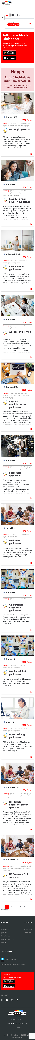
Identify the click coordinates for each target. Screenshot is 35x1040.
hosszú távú (13, 125)
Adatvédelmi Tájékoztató (17, 1023)
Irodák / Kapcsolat (7, 939)
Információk (28, 929)
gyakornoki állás (14, 123)
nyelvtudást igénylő (23, 125)
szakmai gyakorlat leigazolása (11, 263)
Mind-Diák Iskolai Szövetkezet (14, 964)
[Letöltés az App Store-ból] (9, 58)
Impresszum (17, 1027)
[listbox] (13, 24)
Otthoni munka (14, 195)
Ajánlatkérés (28, 933)
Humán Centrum (10, 960)
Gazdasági (6, 123)
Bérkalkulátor (6, 936)
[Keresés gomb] (32, 995)
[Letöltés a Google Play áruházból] (9, 53)
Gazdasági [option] (14, 24)
